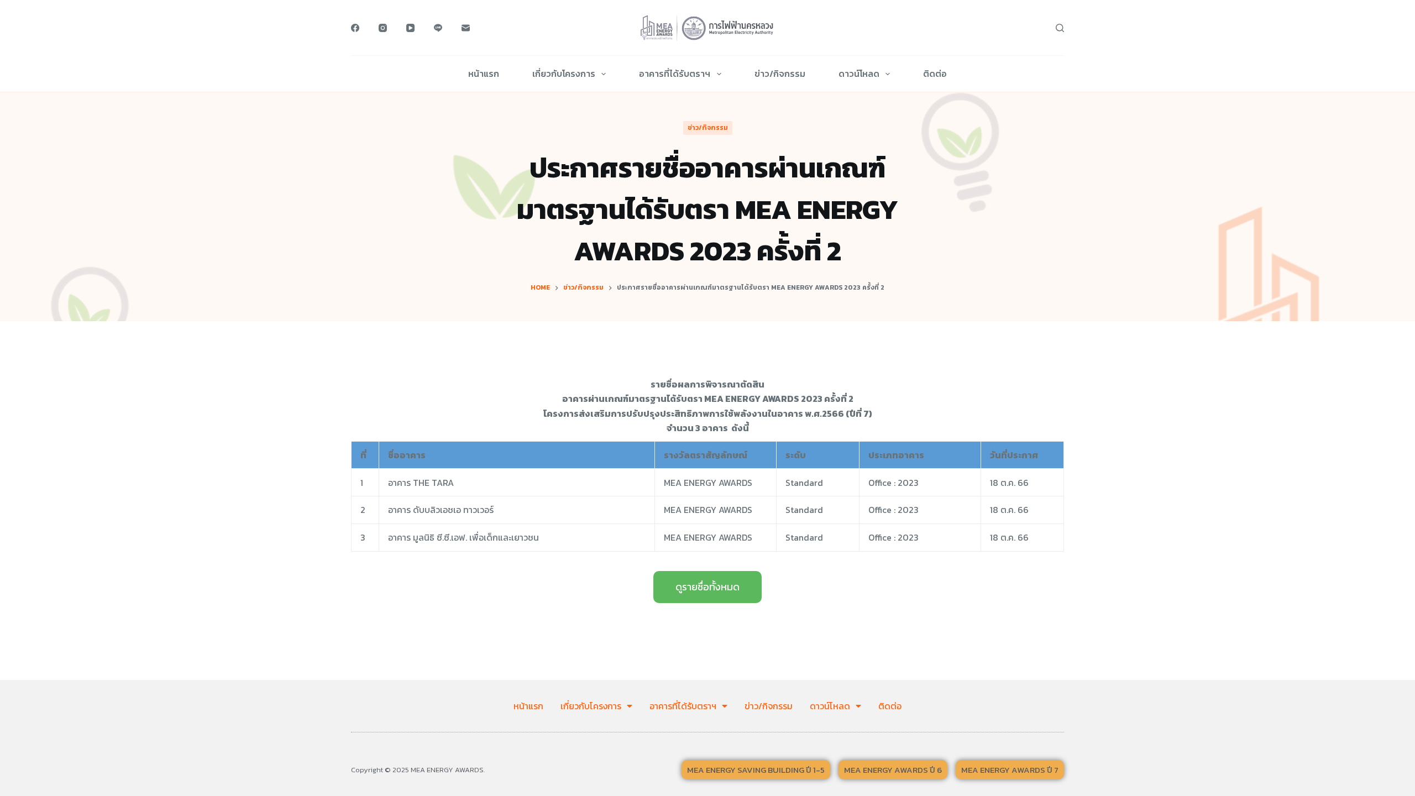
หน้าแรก (483, 73)
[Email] (466, 28)
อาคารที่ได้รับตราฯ (674, 73)
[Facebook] (355, 28)
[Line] (438, 28)
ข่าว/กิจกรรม (779, 73)
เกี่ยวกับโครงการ (563, 73)
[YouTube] (410, 28)
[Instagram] (383, 28)
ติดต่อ (935, 73)
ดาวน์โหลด (858, 73)
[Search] (1060, 28)
